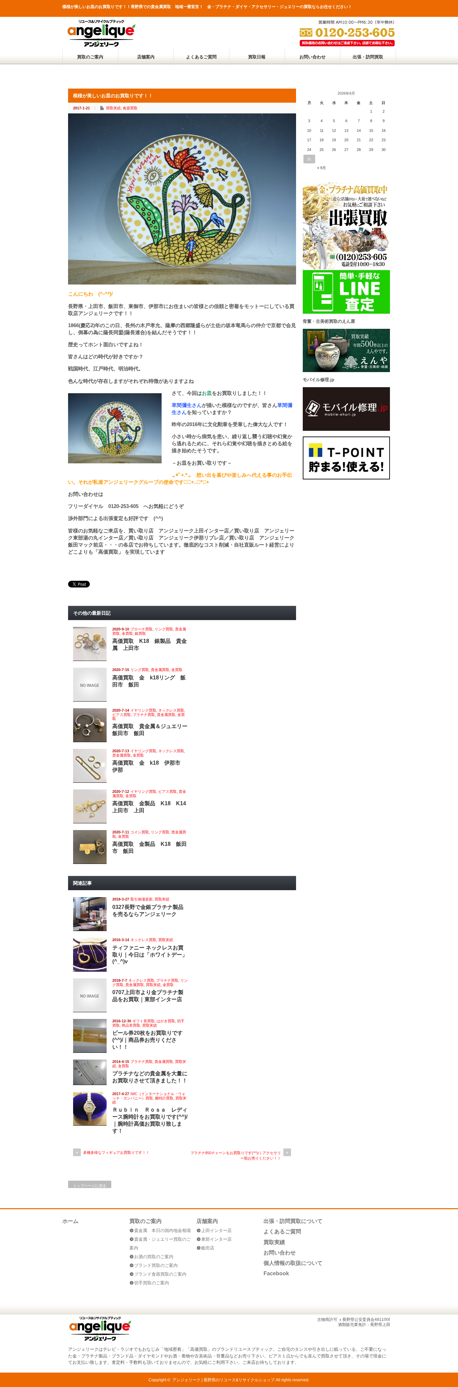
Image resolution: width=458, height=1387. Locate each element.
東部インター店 (216, 1239)
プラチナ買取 (144, 715)
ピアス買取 (121, 715)
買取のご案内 (90, 56)
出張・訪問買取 (368, 56)
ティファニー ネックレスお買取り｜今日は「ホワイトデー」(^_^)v (149, 954)
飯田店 (207, 1247)
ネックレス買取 (171, 710)
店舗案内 (146, 56)
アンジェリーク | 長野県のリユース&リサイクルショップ (223, 1380)
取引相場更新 (141, 899)
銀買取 (140, 633)
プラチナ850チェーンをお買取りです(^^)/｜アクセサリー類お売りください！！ (235, 1155)
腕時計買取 (164, 1098)
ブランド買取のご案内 (156, 1265)
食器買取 (130, 108)
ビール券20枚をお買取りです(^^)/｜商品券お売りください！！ (147, 1040)
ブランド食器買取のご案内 (160, 1274)
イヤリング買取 (143, 710)
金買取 (127, 633)
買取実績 (113, 108)
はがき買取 (166, 1021)
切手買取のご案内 (151, 1282)
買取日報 (257, 56)
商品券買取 (131, 1025)
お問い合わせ (312, 56)
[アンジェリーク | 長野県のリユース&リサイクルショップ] (101, 45)
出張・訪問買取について (293, 1221)
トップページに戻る (89, 1186)
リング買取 (164, 629)
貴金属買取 (160, 670)
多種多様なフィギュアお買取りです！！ (116, 1152)
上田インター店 (216, 1230)
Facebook (276, 1273)
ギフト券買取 (143, 1021)
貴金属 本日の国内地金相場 (162, 1230)
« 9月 (321, 168)
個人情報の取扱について (293, 1263)
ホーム (70, 1221)
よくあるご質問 (201, 56)
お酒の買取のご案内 (153, 1256)
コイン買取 (139, 832)
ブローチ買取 (141, 629)
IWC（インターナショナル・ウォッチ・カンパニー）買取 (148, 1096)
